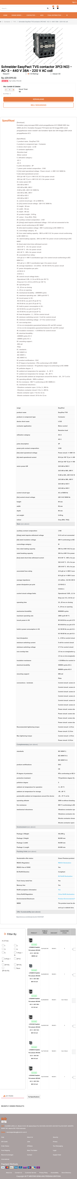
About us (30, 1137)
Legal (54, 1150)
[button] (67, 15)
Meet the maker (32, 1150)
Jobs (28, 1141)
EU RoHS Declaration (65, 876)
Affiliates (30, 1146)
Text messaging (58, 1146)
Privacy (55, 1141)
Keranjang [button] (38, 99)
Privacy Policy (43, 1172)
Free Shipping (5, 1150)
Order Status (5, 1146)
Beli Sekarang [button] (38, 105)
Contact (29, 1155)
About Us (9, 1172)
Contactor (7, 21)
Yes (59, 890)
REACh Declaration (64, 863)
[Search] (38, 925)
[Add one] (13, 90)
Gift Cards (4, 1141)
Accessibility (54, 1172)
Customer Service (30, 1172)
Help (2, 1137)
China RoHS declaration (66, 894)
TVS (14, 21)
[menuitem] (5, 15)
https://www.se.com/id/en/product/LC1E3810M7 (30, 917)
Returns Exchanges (7, 1155)
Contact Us (18, 1172)
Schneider (34, 944)
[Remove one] (6, 90)
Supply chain (57, 1155)
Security (55, 1137)
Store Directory (66, 1172)
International (5, 1159)
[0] (53, 8)
